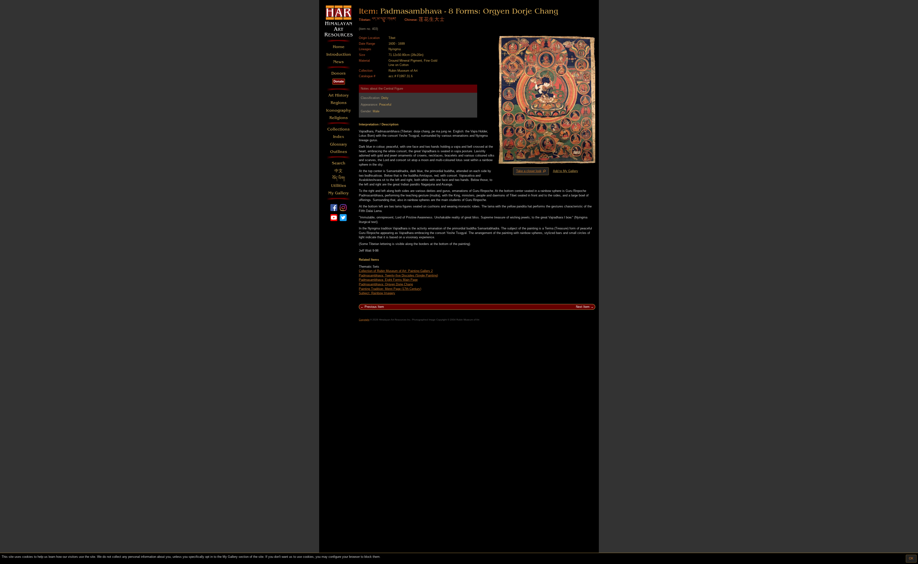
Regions (339, 102)
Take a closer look (531, 171)
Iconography (338, 110)
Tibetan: (365, 20)
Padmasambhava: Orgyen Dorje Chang (386, 284)
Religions (338, 117)
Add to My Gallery (565, 171)
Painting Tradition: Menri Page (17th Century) (390, 289)
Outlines (338, 151)
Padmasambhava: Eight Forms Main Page (388, 280)
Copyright (364, 319)
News (338, 62)
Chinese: (410, 20)
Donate (338, 81)
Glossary (338, 144)
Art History (338, 95)
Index (338, 136)
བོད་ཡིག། (338, 178)
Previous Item (374, 307)
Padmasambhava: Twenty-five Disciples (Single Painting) (398, 275)
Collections (338, 129)
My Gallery (338, 193)
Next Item (583, 307)
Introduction (338, 54)
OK (911, 558)
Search (338, 163)
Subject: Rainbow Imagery (377, 293)
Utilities (338, 185)
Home (338, 46)
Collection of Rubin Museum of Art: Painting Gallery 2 (396, 271)
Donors (338, 73)
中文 (338, 170)
